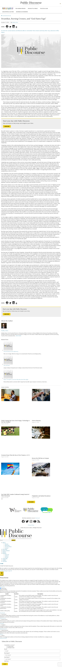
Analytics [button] (2, 623)
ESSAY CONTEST (6, 550)
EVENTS (4, 552)
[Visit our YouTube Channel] (2, 563)
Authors (7, 556)
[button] (7, 26)
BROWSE (4, 553)
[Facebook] (23, 521)
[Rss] (38, 521)
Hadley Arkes (15, 22)
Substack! (37, 518)
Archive (6, 557)
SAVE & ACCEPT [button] (3, 638)
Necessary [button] (2, 587)
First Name (7, 653)
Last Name (7, 657)
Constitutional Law (6, 15)
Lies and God (7, 365)
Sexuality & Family (33, 8)
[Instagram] (31, 521)
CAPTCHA (6, 661)
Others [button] (1, 634)
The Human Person (20, 8)
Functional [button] (2, 613)
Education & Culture (8, 11)
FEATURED (4, 549)
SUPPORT (4, 561)
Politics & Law (44, 8)
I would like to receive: (9, 645)
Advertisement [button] (3, 629)
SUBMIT (4, 560)
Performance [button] (3, 618)
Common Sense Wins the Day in (15, 455)
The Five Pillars (8, 546)
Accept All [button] (9, 571)
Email (5, 649)
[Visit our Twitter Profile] (1, 563)
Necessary (3, 588)
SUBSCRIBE (4, 558)
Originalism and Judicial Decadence (41, 496)
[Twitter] (27, 521)
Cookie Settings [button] (3, 571)
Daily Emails (10, 646)
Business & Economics (22, 11)
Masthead (7, 545)
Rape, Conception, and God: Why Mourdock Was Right (16, 379)
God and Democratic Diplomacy (11, 351)
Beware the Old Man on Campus (40, 458)
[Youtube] (34, 521)
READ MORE (18, 335)
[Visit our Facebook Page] (0, 563)
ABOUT (4, 542)
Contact (6, 548)
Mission (6, 544)
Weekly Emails (11, 647)
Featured (7, 554)
